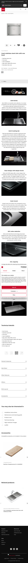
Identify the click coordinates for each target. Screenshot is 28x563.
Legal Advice (6, 558)
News (2, 540)
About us (3, 542)
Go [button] (25, 5)
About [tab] (23, 270)
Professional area (17, 532)
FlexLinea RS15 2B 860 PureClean (11, 508)
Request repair (4, 530)
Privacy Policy (13, 558)
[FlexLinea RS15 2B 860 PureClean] (14, 497)
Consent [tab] (5, 270)
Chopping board (7, 462)
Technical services (5, 534)
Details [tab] (14, 270)
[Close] (26, 1)
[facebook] (11, 549)
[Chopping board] (14, 451)
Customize (13, 291)
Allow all (14, 287)
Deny (14, 295)
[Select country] (23, 9)
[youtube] (14, 549)
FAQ (15, 534)
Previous (0, 457)
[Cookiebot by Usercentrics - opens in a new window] (21, 267)
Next (22, 45)
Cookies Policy (20, 558)
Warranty (3, 532)
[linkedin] (17, 549)
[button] (12, 5)
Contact (3, 544)
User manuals (17, 530)
